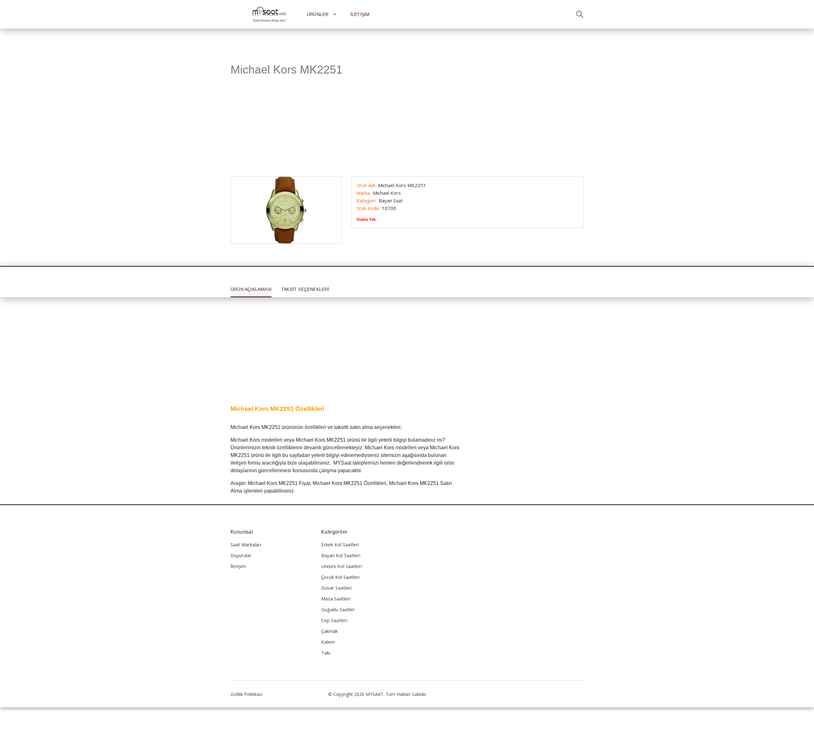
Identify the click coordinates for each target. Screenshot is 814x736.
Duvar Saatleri (336, 588)
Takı (325, 652)
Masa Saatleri (335, 598)
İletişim (360, 14)
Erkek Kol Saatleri (340, 544)
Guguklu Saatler (338, 609)
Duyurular (241, 555)
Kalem (328, 642)
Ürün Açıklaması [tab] (251, 289)
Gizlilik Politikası (246, 694)
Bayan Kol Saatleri (340, 555)
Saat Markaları (246, 544)
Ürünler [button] (318, 14)
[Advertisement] (407, 129)
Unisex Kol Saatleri (341, 566)
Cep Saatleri (334, 620)
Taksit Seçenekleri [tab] (305, 289)
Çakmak (329, 631)
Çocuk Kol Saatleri (340, 577)
